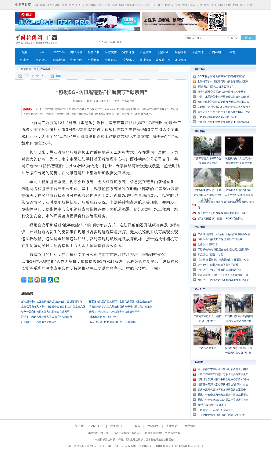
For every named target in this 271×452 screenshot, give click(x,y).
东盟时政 (146, 52)
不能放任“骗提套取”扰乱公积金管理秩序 (220, 239)
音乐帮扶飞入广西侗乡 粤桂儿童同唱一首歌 (222, 213)
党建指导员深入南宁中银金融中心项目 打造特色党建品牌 (53, 306)
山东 (192, 4)
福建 (57, 4)
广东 (79, 4)
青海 (185, 4)
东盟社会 (180, 52)
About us (97, 426)
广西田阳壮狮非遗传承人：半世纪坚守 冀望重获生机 (239, 195)
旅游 (232, 52)
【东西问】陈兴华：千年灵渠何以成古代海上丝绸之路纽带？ (207, 195)
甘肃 (64, 4)
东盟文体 (198, 52)
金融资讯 (41, 60)
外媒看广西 (163, 60)
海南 (93, 4)
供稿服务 (153, 426)
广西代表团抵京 (207, 348)
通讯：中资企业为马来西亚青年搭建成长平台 (114, 311)
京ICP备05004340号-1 (189, 446)
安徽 (35, 4)
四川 (221, 4)
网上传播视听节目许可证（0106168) (90, 446)
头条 (41, 52)
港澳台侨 (128, 52)
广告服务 (134, 426)
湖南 (122, 4)
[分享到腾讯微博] (43, 279)
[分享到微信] (56, 279)
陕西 (206, 4)
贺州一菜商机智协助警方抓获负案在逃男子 (45, 311)
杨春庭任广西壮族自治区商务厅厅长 (218, 264)
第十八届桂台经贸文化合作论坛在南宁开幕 (222, 91)
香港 (228, 4)
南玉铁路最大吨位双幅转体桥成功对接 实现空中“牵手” (239, 163)
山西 (199, 4)
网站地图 (190, 426)
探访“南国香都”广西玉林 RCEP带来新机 (220, 218)
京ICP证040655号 (125, 446)
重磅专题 (146, 60)
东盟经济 (163, 52)
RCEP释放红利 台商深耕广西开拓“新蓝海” (113, 321)
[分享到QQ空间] (30, 279)
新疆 (235, 4)
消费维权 (128, 60)
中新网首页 (23, 4)
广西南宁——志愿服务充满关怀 (39, 321)
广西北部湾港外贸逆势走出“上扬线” (217, 117)
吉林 (153, 4)
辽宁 (160, 4)
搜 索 (248, 38)
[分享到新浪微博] (37, 279)
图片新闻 (94, 60)
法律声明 (172, 426)
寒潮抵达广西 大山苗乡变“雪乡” (215, 86)
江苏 (139, 4)
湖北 (115, 4)
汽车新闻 (59, 60)
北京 (43, 4)
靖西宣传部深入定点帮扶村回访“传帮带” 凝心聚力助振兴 (120, 306)
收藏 (58, 75)
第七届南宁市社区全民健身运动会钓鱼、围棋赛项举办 (51, 301)
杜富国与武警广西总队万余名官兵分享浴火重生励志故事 (120, 301)
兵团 (242, 4)
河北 (100, 4)
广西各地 (215, 52)
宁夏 (178, 4)
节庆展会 (111, 60)
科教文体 (111, 52)
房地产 (24, 60)
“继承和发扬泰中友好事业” (104, 316)
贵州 (71, 4)
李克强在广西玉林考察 (210, 254)
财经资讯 (76, 52)
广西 (86, 4)
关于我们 (81, 426)
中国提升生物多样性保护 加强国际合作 (219, 269)
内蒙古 (169, 4)
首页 (24, 52)
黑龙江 (130, 4)
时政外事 (59, 52)
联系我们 (116, 426)
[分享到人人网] (50, 279)
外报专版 (180, 60)
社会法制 (94, 52)
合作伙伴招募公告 (208, 244)
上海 (214, 4)
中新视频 (76, 60)
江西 (146, 4)
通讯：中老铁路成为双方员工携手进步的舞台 (46, 316)
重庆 (50, 4)
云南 (250, 4)
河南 (107, 4)
